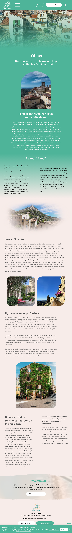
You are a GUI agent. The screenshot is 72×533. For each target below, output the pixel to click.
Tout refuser (54, 529)
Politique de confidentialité (23, 531)
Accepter (63, 529)
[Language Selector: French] (66, 5)
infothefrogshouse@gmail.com (37, 518)
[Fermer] (70, 529)
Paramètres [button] (44, 529)
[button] (48, 107)
